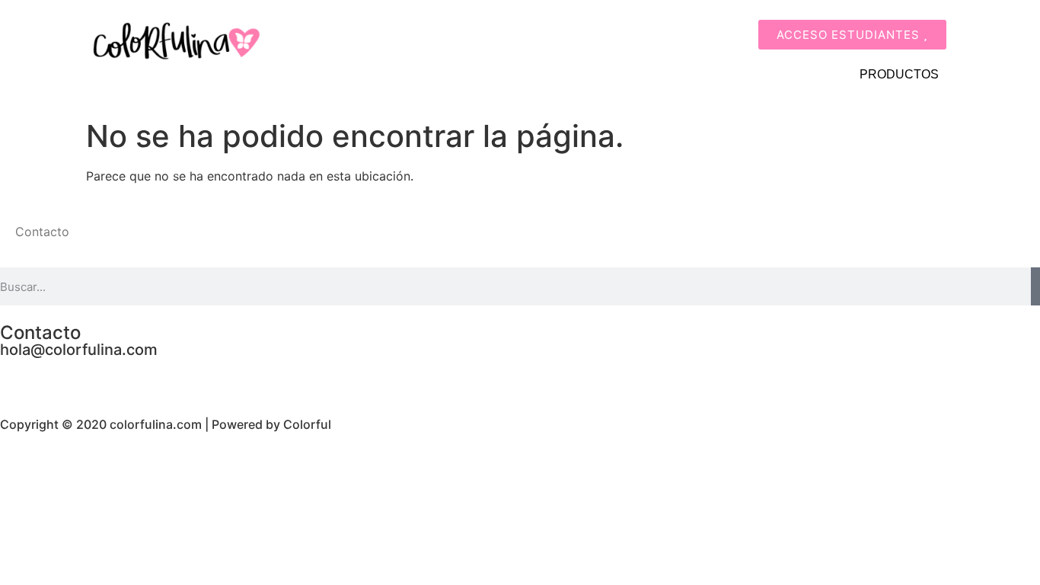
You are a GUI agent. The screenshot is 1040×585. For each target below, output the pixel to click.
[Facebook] (19, 376)
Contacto (42, 231)
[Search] (1035, 286)
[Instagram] (61, 376)
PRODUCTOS (899, 74)
